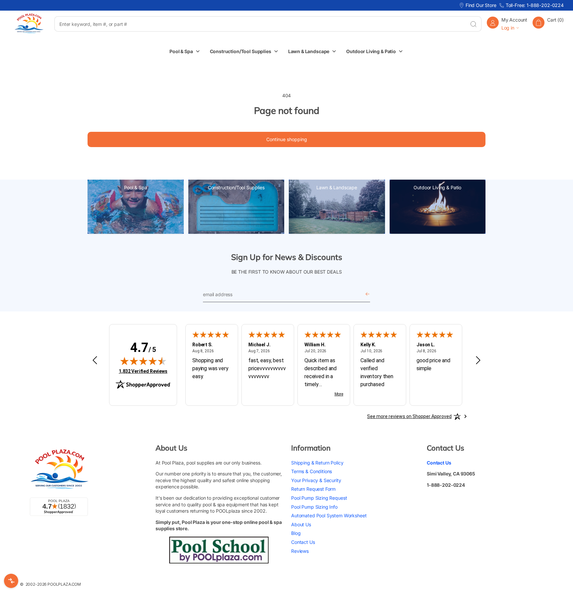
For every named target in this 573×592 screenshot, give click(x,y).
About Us (301, 524)
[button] (548, 24)
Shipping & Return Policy (317, 462)
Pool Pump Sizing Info (314, 507)
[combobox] (259, 24)
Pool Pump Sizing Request (319, 498)
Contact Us (303, 542)
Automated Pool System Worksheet (328, 515)
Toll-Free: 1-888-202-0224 (535, 5)
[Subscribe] (367, 294)
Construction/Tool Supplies (236, 187)
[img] (143, 361)
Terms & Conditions (311, 471)
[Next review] (478, 361)
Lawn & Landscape (336, 187)
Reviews (300, 551)
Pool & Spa (135, 187)
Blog (295, 533)
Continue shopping (286, 139)
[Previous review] (95, 361)
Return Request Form (313, 489)
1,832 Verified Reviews (143, 371)
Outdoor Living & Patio (437, 187)
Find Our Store (481, 5)
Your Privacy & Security (316, 480)
